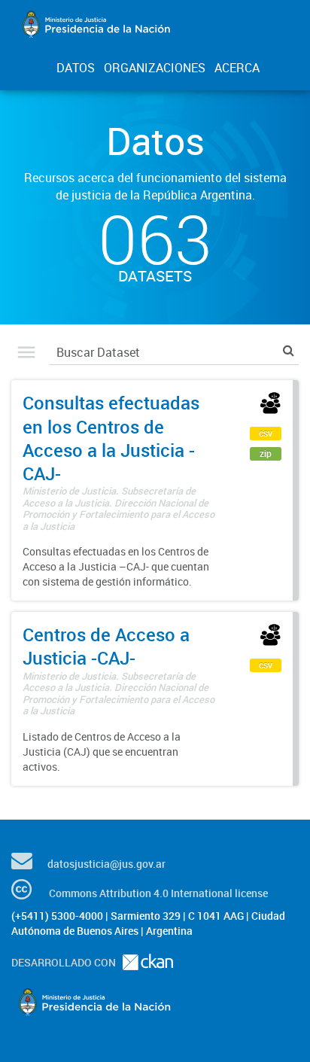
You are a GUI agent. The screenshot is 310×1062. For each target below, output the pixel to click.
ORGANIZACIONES (154, 67)
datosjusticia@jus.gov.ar (106, 864)
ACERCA (237, 67)
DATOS (75, 67)
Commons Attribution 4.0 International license (158, 893)
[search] (288, 350)
